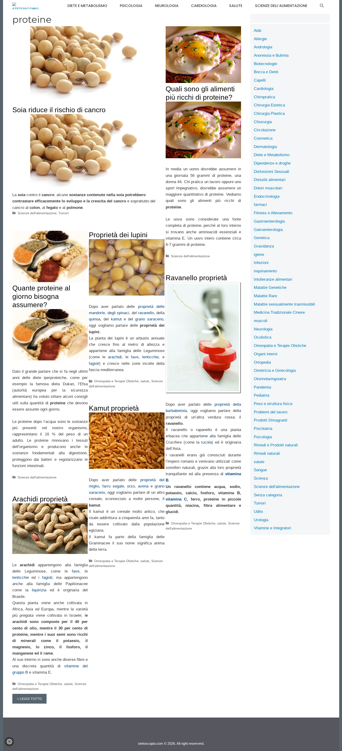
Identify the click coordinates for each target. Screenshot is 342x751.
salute (235, 5)
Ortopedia (262, 362)
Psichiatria (263, 428)
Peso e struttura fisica (273, 404)
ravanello (146, 313)
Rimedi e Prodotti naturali (276, 445)
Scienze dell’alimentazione (281, 5)
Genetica (261, 238)
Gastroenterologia (269, 221)
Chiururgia (263, 122)
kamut (116, 319)
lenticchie (150, 357)
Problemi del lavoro (270, 412)
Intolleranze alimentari (273, 279)
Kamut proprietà (114, 408)
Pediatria (261, 395)
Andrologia (263, 47)
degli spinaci (118, 313)
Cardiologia (204, 5)
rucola (206, 442)
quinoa (94, 319)
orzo (131, 486)
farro (106, 486)
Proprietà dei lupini (118, 235)
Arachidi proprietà (40, 499)
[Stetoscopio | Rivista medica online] (25, 6)
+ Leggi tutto (29, 699)
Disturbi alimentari (269, 180)
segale (118, 486)
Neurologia (166, 5)
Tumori (63, 213)
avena (143, 486)
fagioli (94, 363)
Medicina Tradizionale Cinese (279, 312)
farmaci (260, 204)
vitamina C (176, 499)
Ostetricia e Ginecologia (275, 370)
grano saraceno (149, 319)
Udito (258, 511)
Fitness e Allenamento (273, 213)
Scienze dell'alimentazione (37, 213)
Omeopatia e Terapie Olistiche (116, 381)
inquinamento (265, 271)
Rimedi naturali (267, 453)
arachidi (115, 357)
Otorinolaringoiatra (270, 379)
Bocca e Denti (266, 72)
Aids (258, 30)
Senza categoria (268, 495)
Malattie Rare (265, 296)
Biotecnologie (265, 64)
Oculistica (262, 337)
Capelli (260, 80)
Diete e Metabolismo (87, 5)
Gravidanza (264, 246)
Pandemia (262, 387)
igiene (259, 254)
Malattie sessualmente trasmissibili (284, 304)
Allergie (260, 39)
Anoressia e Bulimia (271, 55)
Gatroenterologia (268, 229)
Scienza (261, 478)
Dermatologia (265, 147)
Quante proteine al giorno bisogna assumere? (41, 296)
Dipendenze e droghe (272, 163)
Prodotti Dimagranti (270, 420)
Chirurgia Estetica (269, 105)
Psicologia (131, 5)
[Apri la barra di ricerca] (322, 6)
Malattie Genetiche (270, 287)
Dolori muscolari (268, 188)
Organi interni (265, 354)
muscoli (260, 321)
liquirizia (39, 590)
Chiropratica (264, 97)
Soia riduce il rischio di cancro (59, 110)
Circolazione (264, 130)
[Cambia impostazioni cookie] (9, 741)
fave (134, 357)
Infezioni (261, 262)
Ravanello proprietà (196, 278)
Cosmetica (263, 138)
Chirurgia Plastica (269, 113)
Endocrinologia (266, 196)
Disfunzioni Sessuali (271, 171)
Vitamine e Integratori (272, 528)
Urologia (261, 520)
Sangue (260, 470)
